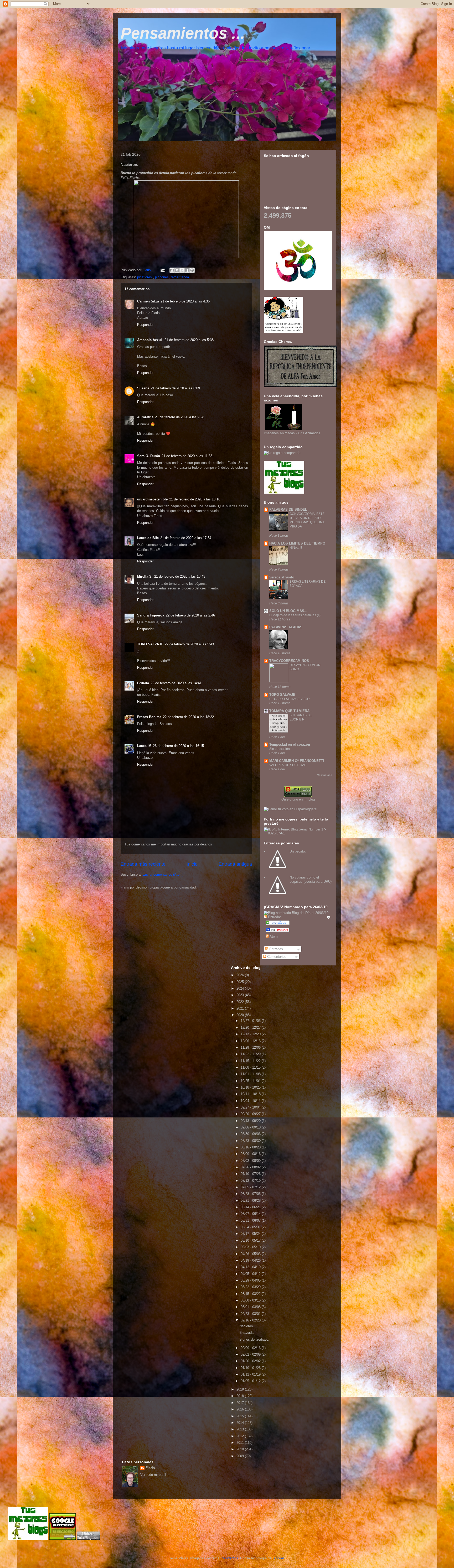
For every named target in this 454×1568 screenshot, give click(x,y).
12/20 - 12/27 (251, 1027)
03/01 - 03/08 (251, 1307)
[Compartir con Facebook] (187, 270)
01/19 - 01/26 (251, 1368)
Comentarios (276, 957)
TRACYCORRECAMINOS (289, 661)
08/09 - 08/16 (251, 1154)
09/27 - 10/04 (251, 1107)
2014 (240, 1423)
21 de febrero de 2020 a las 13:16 (194, 499)
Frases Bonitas (149, 717)
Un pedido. (298, 851)
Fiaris (150, 1468)
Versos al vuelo (281, 577)
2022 (240, 1002)
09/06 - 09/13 (251, 1127)
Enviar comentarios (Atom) (163, 874)
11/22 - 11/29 (251, 1054)
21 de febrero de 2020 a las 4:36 (185, 301)
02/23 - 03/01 (251, 1314)
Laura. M (144, 746)
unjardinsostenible (152, 499)
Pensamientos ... (183, 33)
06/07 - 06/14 (251, 1214)
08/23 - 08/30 (251, 1141)
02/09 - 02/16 (251, 1348)
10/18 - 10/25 (251, 1087)
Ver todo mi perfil (153, 1475)
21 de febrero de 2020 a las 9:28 (179, 417)
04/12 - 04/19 (251, 1267)
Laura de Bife (148, 538)
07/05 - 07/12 (251, 1187)
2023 (240, 995)
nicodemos (229, 1558)
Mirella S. (145, 576)
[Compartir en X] (182, 270)
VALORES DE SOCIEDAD (288, 765)
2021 (240, 1008)
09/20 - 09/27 (251, 1114)
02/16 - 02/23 (251, 1320)
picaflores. (145, 277)
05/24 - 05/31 (251, 1227)
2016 (240, 1409)
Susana (143, 388)
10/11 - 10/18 (251, 1094)
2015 (240, 1416)
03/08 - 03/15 (251, 1300)
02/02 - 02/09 (251, 1354)
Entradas (275, 949)
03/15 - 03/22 (251, 1294)
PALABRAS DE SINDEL (288, 509)
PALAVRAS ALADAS (285, 627)
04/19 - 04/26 (251, 1260)
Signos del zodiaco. (254, 1339)
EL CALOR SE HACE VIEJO (289, 699)
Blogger (278, 1558)
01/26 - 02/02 (251, 1361)
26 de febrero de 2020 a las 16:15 (178, 746)
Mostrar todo (324, 774)
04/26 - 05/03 (251, 1254)
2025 (240, 982)
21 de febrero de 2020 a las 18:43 (179, 576)
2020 (240, 1015)
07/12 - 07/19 (251, 1181)
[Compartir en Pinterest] (192, 270)
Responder (145, 325)
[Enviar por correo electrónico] (172, 270)
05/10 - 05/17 (251, 1240)
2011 (240, 1443)
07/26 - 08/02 (251, 1167)
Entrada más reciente (143, 864)
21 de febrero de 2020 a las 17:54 (185, 538)
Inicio (192, 864)
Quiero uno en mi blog (298, 799)
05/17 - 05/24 (251, 1234)
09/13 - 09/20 (251, 1121)
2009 (240, 1456)
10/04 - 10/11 (251, 1101)
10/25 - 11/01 (251, 1081)
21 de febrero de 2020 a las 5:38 (189, 340)
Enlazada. (247, 1333)
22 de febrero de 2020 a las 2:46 (190, 615)
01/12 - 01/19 (251, 1374)
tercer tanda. (180, 277)
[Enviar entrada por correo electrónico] (162, 270)
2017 (240, 1403)
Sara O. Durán (148, 456)
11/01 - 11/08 (251, 1074)
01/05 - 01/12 (251, 1381)
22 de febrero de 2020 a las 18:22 (188, 717)
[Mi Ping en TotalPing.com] (88, 1538)
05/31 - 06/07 (251, 1220)
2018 (240, 1396)
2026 (240, 975)
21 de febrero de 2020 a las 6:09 (175, 388)
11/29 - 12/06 (251, 1047)
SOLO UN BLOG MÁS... (288, 611)
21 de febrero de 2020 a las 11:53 (187, 456)
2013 (240, 1429)
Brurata (143, 683)
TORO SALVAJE (150, 644)
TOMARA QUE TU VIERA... (291, 711)
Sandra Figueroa (150, 615)
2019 (240, 1389)
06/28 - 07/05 (251, 1194)
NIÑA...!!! (296, 548)
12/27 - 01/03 (251, 1021)
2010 (240, 1449)
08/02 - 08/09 (251, 1161)
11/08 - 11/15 (251, 1067)
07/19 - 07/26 (251, 1174)
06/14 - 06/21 (251, 1207)
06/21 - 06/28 (251, 1201)
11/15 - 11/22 (251, 1061)
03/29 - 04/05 (251, 1280)
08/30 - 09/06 (251, 1134)
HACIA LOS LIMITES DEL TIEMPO (297, 543)
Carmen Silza (148, 301)
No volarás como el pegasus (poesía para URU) (311, 879)
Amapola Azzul (150, 340)
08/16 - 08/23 (251, 1147)
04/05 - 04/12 (251, 1274)
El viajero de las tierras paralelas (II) (295, 615)
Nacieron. (246, 1326)
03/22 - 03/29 (251, 1287)
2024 (240, 988)
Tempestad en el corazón (289, 744)
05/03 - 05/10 (251, 1247)
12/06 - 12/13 (251, 1041)
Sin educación (279, 749)
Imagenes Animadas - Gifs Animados (292, 433)
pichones (162, 277)
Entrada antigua (235, 864)
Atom (273, 936)
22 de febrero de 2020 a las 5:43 (189, 644)
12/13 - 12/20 (251, 1034)
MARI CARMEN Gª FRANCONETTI (296, 761)
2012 (240, 1436)
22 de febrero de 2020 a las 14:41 (176, 683)
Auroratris (145, 417)
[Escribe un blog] (177, 270)
